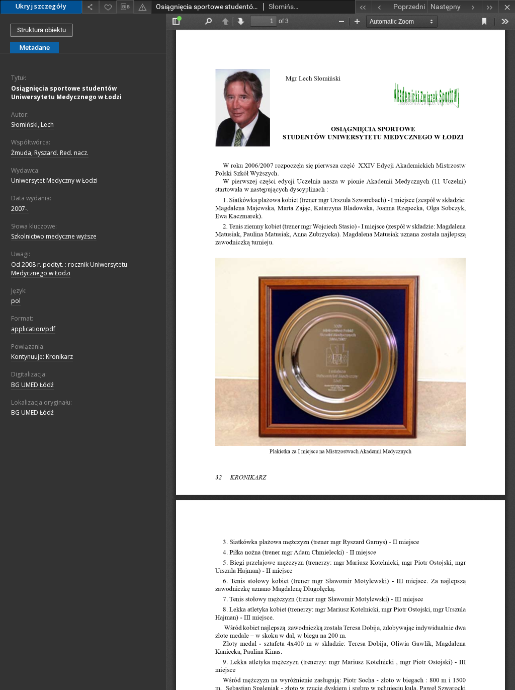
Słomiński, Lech (32, 124)
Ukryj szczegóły (41, 6)
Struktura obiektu (41, 30)
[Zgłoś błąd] (142, 7)
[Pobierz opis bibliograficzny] (125, 7)
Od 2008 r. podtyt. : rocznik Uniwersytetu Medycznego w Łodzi (69, 268)
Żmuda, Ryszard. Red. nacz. (50, 152)
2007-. (20, 208)
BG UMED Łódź (32, 384)
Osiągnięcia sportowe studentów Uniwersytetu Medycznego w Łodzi (66, 92)
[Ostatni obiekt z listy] (490, 7)
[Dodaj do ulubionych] (107, 7)
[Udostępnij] (90, 7)
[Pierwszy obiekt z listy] (363, 7)
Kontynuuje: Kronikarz (42, 356)
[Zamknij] (506, 7)
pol (16, 300)
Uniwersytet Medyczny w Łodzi (54, 180)
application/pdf (33, 329)
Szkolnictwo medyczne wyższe (54, 236)
